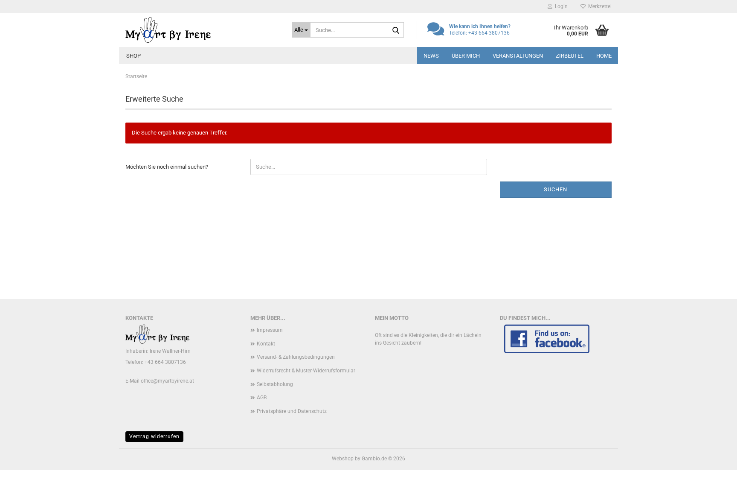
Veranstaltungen (518, 56)
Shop (133, 56)
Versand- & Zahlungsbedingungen (296, 357)
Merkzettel (599, 6)
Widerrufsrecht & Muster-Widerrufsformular (306, 371)
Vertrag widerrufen (154, 436)
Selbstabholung (275, 384)
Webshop (343, 459)
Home (604, 56)
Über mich (466, 56)
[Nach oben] (713, 464)
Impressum (270, 330)
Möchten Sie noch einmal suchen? (166, 167)
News (431, 56)
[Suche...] (396, 30)
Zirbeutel (569, 56)
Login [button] (560, 6)
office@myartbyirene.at (167, 381)
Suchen (555, 189)
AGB (262, 398)
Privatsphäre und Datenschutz (292, 411)
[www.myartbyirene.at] (202, 30)
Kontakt (266, 344)
